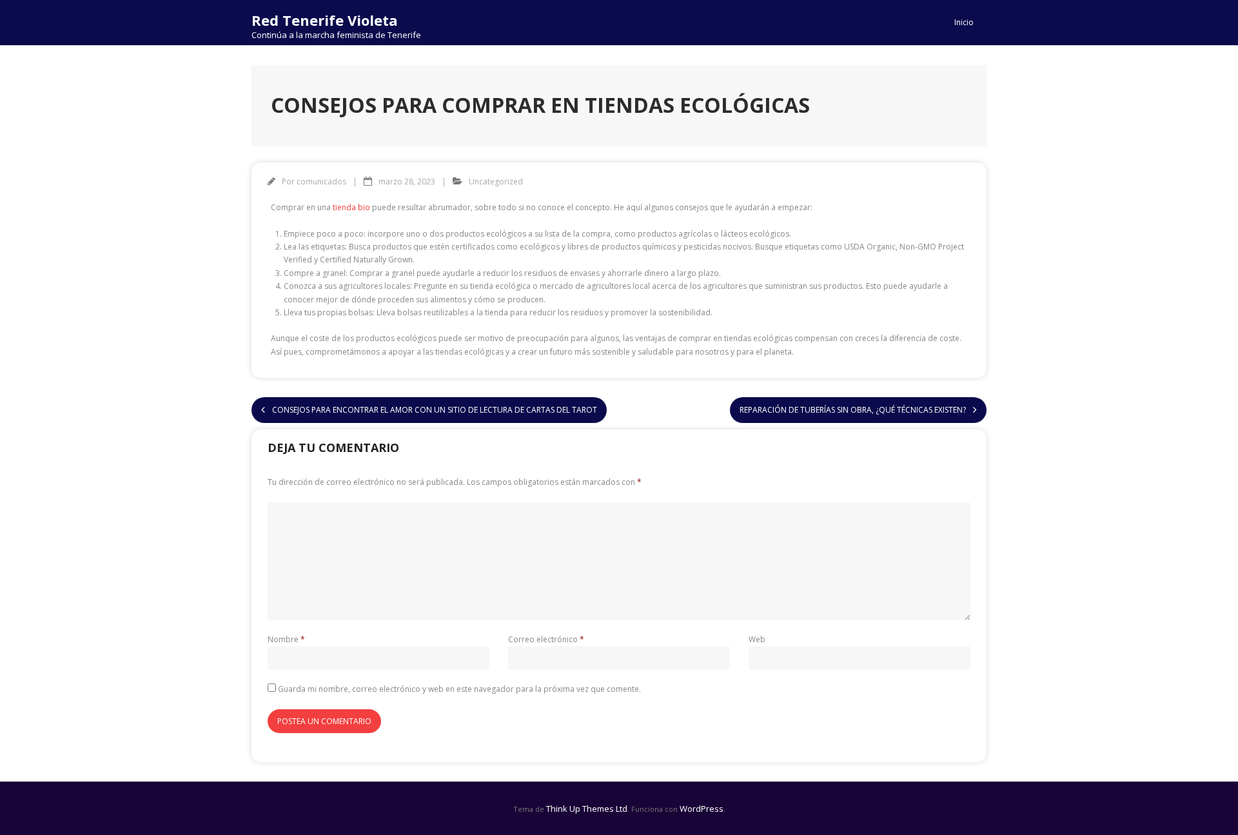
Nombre (286, 639)
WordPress (701, 808)
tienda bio (351, 207)
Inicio (964, 22)
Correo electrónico (546, 639)
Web (757, 639)
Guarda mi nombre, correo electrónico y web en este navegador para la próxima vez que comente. (459, 688)
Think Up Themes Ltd (586, 808)
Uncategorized (496, 181)
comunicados (321, 181)
